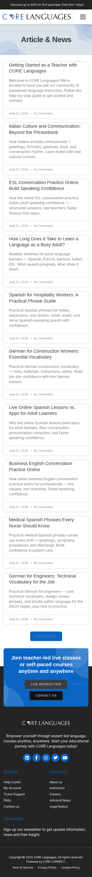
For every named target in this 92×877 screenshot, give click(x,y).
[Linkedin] (27, 758)
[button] (83, 17)
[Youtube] (65, 758)
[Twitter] (55, 758)
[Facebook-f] (36, 758)
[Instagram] (46, 758)
